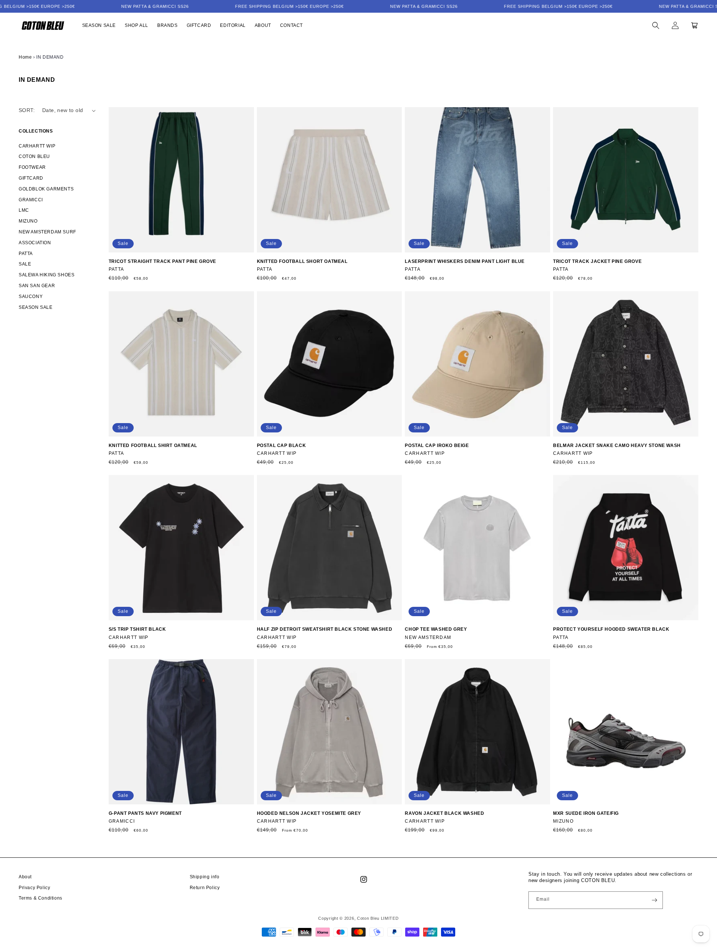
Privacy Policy (34, 887)
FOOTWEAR (32, 167)
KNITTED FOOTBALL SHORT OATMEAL (302, 261)
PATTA (26, 253)
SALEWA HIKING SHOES (46, 274)
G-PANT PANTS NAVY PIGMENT (145, 813)
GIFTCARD (31, 178)
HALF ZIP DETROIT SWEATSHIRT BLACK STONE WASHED (324, 629)
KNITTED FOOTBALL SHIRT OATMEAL (153, 445)
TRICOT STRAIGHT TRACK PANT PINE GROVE (162, 261)
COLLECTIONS (36, 131)
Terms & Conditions (40, 898)
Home (25, 57)
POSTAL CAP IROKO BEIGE (437, 445)
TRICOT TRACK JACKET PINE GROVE (597, 261)
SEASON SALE (36, 307)
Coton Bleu (368, 918)
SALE (25, 264)
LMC (24, 210)
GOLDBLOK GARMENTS (46, 189)
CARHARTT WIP (37, 146)
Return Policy (205, 887)
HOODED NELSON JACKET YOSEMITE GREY (309, 813)
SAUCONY (31, 296)
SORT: (27, 110)
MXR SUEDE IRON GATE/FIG (586, 813)
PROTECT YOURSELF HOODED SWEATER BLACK (611, 629)
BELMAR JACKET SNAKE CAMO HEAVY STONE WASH (617, 445)
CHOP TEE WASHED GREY (436, 629)
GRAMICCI (31, 199)
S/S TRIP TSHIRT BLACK (137, 629)
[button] (656, 25)
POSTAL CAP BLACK (281, 445)
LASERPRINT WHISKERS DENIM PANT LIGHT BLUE (465, 261)
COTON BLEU (34, 156)
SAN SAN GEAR (37, 285)
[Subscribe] (654, 900)
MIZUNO (28, 221)
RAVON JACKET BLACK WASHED (444, 813)
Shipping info (205, 876)
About (25, 876)
